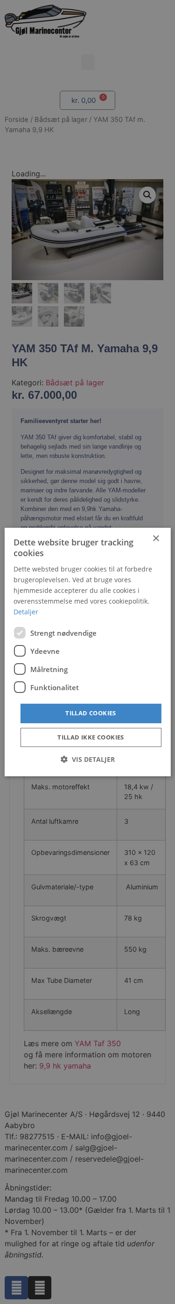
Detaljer (26, 611)
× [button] (155, 538)
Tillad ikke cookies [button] (90, 737)
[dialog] (87, 652)
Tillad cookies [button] (90, 713)
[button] (88, 759)
